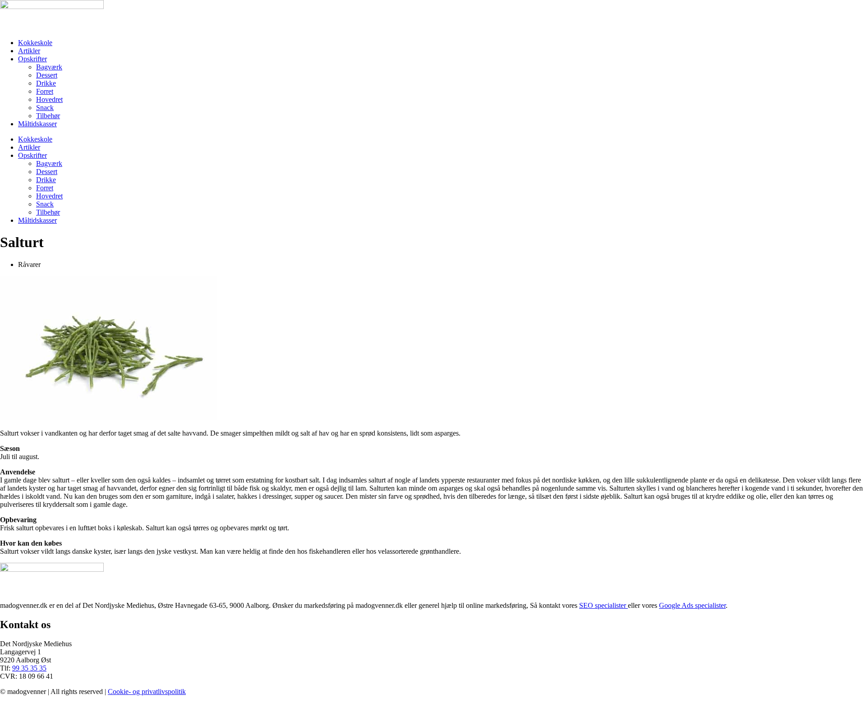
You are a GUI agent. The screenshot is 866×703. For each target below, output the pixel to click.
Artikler (29, 51)
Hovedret (49, 99)
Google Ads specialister (692, 605)
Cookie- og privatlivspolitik (147, 691)
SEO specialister (603, 605)
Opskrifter (32, 59)
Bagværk (49, 67)
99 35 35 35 (29, 668)
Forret (44, 91)
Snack (45, 107)
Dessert (46, 75)
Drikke (46, 83)
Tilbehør (48, 115)
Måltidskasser (37, 124)
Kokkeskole (35, 42)
